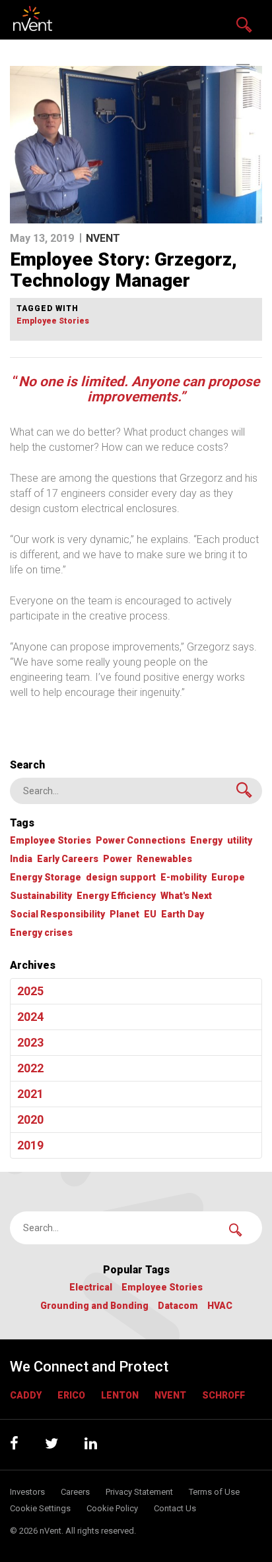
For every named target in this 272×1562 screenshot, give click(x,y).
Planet (124, 914)
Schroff (223, 1395)
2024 (30, 1017)
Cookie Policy (112, 1508)
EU (150, 914)
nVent (170, 1395)
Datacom (178, 1306)
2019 (30, 1145)
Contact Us (175, 1508)
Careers (75, 1492)
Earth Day (182, 914)
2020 (30, 1119)
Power (117, 859)
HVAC (219, 1306)
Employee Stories (53, 321)
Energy (206, 841)
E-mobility (183, 877)
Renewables (164, 859)
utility (239, 841)
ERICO (71, 1395)
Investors (27, 1492)
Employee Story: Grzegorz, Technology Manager (123, 269)
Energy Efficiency (116, 896)
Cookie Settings (40, 1508)
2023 (30, 1042)
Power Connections (141, 841)
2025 (30, 991)
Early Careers (67, 859)
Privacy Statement (139, 1492)
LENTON (120, 1395)
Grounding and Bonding (94, 1306)
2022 (30, 1068)
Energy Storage (45, 877)
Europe (228, 877)
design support (121, 877)
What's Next (186, 896)
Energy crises (41, 933)
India (21, 859)
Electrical (90, 1287)
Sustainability (41, 896)
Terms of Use (214, 1492)
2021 (30, 1094)
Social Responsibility (57, 914)
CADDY (26, 1395)
